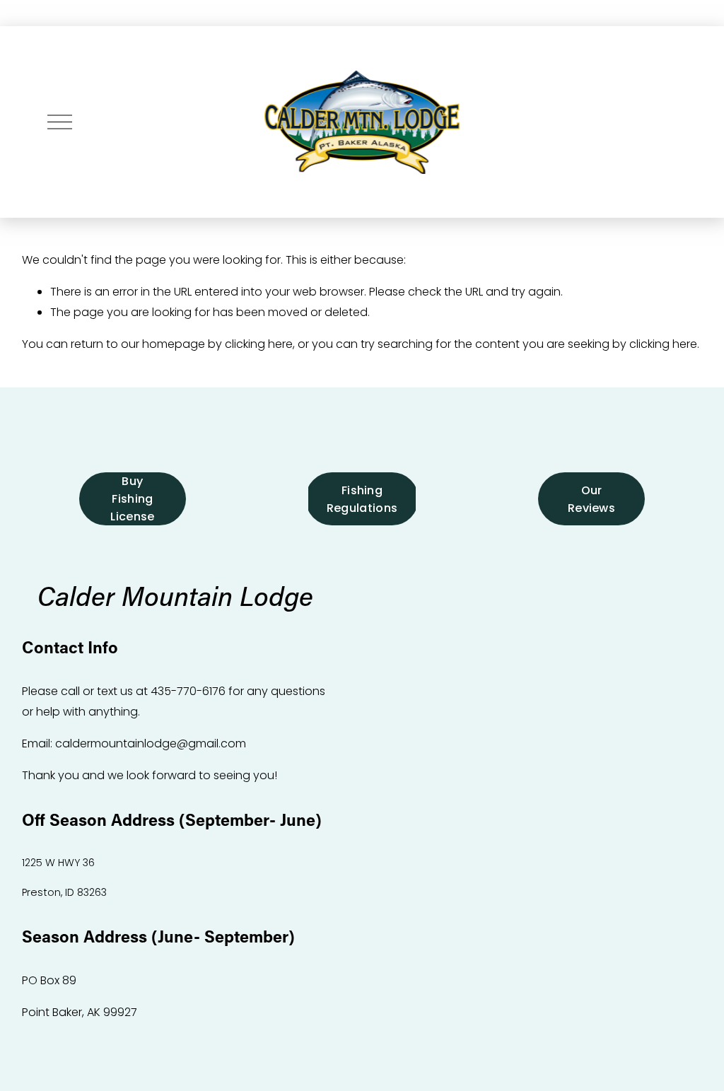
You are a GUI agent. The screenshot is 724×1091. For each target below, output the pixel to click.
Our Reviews (591, 499)
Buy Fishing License (132, 499)
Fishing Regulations (362, 499)
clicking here (259, 344)
